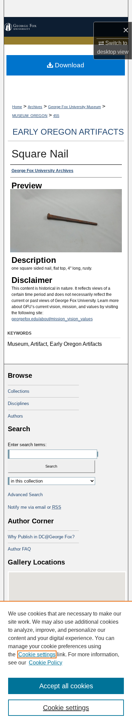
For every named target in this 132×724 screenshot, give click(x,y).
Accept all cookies (66, 686)
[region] (66, 662)
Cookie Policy (45, 663)
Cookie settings (37, 654)
